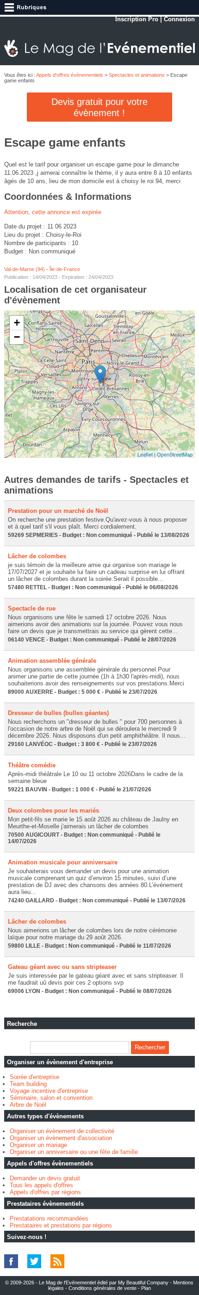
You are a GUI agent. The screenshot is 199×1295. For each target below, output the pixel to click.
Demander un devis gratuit (45, 1178)
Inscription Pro (136, 19)
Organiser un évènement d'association (61, 1138)
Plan (146, 1288)
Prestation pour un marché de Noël (58, 510)
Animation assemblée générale (52, 660)
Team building (28, 1083)
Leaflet (145, 454)
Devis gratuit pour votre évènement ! (99, 107)
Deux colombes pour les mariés (53, 810)
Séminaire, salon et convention (51, 1097)
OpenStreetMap (175, 454)
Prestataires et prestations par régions (61, 1225)
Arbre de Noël (28, 1104)
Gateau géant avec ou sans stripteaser (62, 966)
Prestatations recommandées (49, 1218)
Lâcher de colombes (37, 556)
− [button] (17, 337)
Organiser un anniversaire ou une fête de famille (74, 1151)
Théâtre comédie (32, 765)
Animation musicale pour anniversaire (63, 862)
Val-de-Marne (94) (24, 269)
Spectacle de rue (32, 608)
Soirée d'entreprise (34, 1076)
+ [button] (17, 322)
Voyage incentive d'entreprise (49, 1090)
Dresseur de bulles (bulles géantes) (58, 712)
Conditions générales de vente (102, 1288)
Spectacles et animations (137, 75)
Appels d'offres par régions (45, 1192)
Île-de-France (65, 269)
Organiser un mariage (38, 1144)
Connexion (179, 19)
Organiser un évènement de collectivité (62, 1131)
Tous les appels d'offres (41, 1185)
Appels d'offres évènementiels (69, 75)
